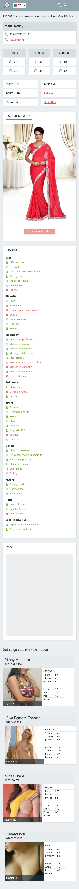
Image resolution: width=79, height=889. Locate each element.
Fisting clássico (18, 484)
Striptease (15, 387)
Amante (14, 407)
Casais (13, 314)
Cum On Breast (17, 509)
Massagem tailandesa (21, 353)
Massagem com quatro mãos (25, 362)
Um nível (14, 267)
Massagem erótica (20, 344)
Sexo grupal (16, 276)
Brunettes (50, 102)
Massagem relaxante (21, 371)
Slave (12, 421)
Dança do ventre (18, 391)
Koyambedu (32, 16)
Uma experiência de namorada (26, 455)
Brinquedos (16, 285)
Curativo (14, 434)
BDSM (13, 416)
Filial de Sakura (18, 376)
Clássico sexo (17, 262)
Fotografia (15, 305)
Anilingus (15, 473)
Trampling (15, 439)
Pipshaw (14, 323)
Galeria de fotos (18, 116)
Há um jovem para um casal (24, 310)
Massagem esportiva (21, 367)
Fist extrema (16, 493)
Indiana (48, 93)
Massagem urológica (21, 348)
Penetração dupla (19, 280)
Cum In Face (16, 513)
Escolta (14, 301)
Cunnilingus (16, 468)
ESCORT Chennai (13, 16)
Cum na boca (17, 504)
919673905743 (19, 34)
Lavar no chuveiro (19, 319)
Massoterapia (17, 357)
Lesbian (14, 396)
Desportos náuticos (20, 529)
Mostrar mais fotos (39, 231)
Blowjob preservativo (21, 450)
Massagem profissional (22, 339)
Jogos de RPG (17, 430)
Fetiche (13, 290)
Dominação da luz (19, 411)
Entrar (66, 4)
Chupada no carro (19, 464)
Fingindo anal (17, 488)
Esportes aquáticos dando (24, 524)
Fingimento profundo (21, 459)
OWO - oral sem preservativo (25, 271)
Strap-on (14, 425)
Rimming (14, 328)
